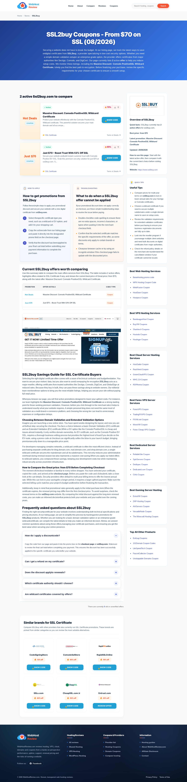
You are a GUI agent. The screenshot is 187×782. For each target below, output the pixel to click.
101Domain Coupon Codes (144, 543)
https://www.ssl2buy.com (148, 170)
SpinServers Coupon (141, 459)
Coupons (114, 6)
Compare (91, 6)
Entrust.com (104, 693)
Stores (27, 16)
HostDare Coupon (140, 292)
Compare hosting (112, 756)
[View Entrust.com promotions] (104, 684)
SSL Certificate (50, 135)
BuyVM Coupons (140, 324)
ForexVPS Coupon (141, 409)
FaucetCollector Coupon (143, 553)
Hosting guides (148, 742)
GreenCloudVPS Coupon (143, 374)
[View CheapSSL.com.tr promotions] (71, 684)
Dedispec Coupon (140, 464)
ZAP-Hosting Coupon (142, 501)
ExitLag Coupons (140, 538)
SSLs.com (39, 693)
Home (70, 6)
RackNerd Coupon (140, 369)
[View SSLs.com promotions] (38, 684)
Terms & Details (114, 135)
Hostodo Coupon (140, 334)
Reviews (102, 6)
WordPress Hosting (77, 756)
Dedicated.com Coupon (143, 469)
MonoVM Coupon (140, 424)
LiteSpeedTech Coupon (142, 548)
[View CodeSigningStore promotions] (38, 646)
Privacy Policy (151, 777)
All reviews (73, 742)
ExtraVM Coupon (140, 496)
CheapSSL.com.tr (71, 693)
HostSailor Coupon (141, 364)
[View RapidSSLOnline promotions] (104, 646)
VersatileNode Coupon (142, 511)
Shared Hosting (76, 747)
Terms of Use (165, 777)
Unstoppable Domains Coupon (145, 558)
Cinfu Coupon (138, 475)
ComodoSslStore (71, 655)
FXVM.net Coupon (140, 419)
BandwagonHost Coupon (143, 319)
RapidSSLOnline (104, 655)
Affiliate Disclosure (150, 751)
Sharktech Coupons (141, 329)
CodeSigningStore (39, 655)
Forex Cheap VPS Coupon (144, 430)
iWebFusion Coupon (141, 287)
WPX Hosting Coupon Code (144, 282)
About (80, 6)
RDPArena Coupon (141, 385)
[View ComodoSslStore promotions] (71, 646)
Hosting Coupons (113, 747)
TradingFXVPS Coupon (142, 414)
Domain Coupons (112, 751)
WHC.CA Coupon (140, 379)
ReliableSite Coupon (141, 454)
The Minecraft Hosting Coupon (145, 516)
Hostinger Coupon (140, 339)
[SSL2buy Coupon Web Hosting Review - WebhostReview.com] (146, 111)
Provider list (110, 742)
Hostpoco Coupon (140, 298)
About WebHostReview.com (154, 747)
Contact (145, 756)
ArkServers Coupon (141, 506)
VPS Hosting (74, 751)
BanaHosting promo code (143, 277)
